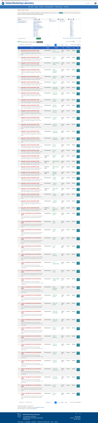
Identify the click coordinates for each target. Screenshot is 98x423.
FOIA (52, 421)
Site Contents (77, 416)
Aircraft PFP (51, 21)
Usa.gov (56, 421)
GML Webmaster (34, 408)
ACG (71, 22)
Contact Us (72, 417)
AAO (71, 21)
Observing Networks (49, 6)
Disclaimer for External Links (43, 421)
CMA (71, 31)
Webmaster (78, 417)
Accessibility (27, 421)
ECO (71, 35)
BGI (71, 26)
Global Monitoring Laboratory (20, 3)
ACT (71, 23)
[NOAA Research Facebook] (75, 414)
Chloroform (36, 35)
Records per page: (73, 44)
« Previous (48, 44)
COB (71, 33)
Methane (35, 23)
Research (41, 6)
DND (71, 34)
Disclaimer (33, 421)
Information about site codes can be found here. (71, 38)
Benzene (35, 30)
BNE (71, 27)
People (36, 6)
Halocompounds (21, 21)
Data (78, 50)
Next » (62, 44)
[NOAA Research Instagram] (78, 414)
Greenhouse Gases (21, 22)
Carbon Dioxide (37, 21)
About (32, 6)
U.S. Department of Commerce (29, 416)
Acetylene (35, 29)
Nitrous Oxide (36, 25)
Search (39, 38)
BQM (71, 29)
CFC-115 (35, 33)
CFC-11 (35, 31)
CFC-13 (35, 34)
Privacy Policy (20, 421)
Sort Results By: (69, 41)
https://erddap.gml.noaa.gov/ (39, 407)
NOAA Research (26, 419)
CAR (71, 30)
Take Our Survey (77, 419)
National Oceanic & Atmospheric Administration (33, 417)
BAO (71, 25)
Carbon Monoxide (37, 22)
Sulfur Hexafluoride (37, 26)
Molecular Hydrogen (38, 27)
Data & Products (58, 6)
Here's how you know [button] (24, 0)
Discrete (61, 21)
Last (66, 44)
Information (66, 6)
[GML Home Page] (29, 7)
